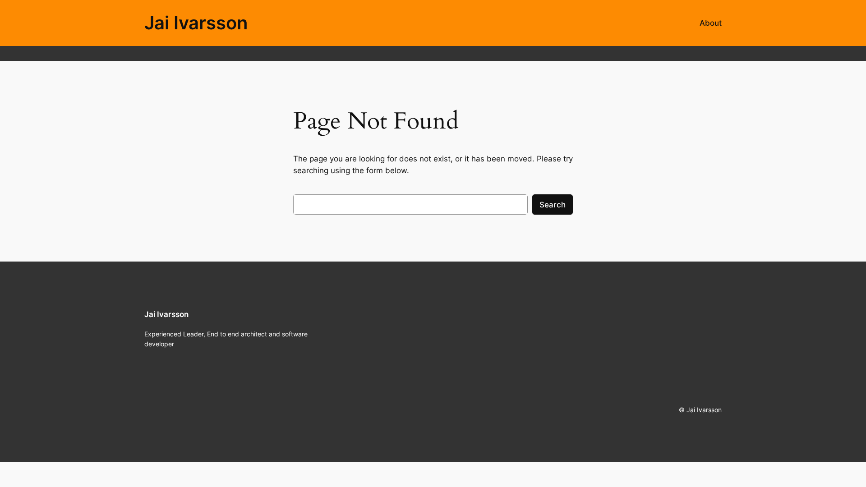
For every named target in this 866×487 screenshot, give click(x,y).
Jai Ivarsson (196, 23)
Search (552, 204)
